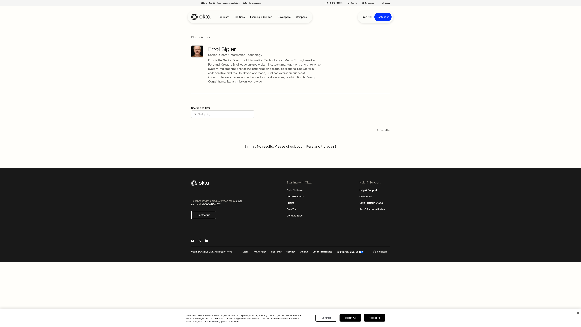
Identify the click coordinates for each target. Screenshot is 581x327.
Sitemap (304, 252)
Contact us (383, 17)
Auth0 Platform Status (372, 209)
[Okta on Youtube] (192, 241)
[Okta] (201, 17)
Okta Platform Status (371, 202)
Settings (326, 317)
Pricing (290, 202)
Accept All (374, 317)
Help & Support (368, 190)
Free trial (367, 17)
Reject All (350, 317)
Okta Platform (295, 190)
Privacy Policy (259, 252)
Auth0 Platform (295, 196)
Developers (284, 17)
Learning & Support (261, 17)
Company (301, 17)
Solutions (240, 17)
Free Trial (292, 209)
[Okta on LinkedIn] (206, 241)
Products (224, 17)
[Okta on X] (199, 241)
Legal (245, 252)
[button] (381, 252)
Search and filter (200, 108)
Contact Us (365, 196)
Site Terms (276, 252)
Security (290, 252)
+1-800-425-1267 (211, 204)
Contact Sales (295, 215)
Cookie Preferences (322, 252)
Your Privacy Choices (347, 252)
